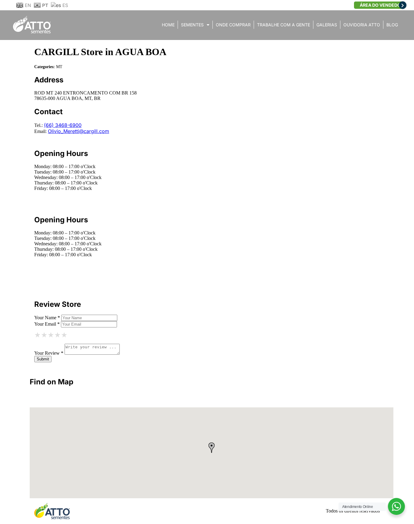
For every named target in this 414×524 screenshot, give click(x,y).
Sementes (192, 24)
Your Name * (47, 317)
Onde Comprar (233, 24)
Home (168, 24)
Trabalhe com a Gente (283, 24)
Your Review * (48, 353)
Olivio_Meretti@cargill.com (78, 131)
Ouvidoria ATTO (361, 24)
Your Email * (47, 324)
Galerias (326, 24)
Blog (392, 24)
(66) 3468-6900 (63, 125)
